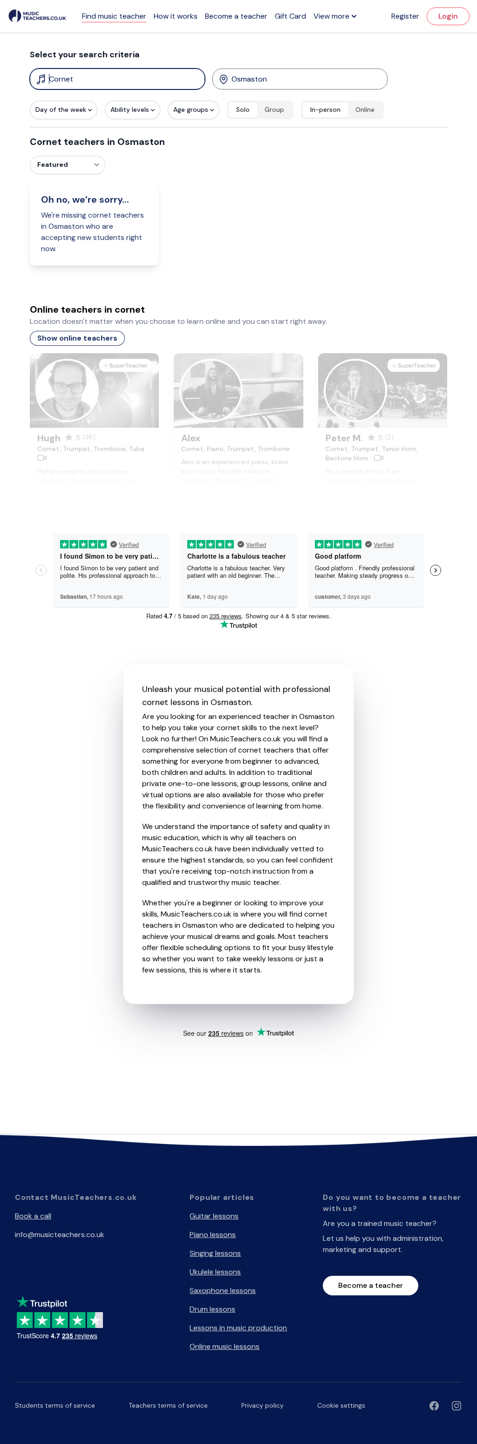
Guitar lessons (214, 1216)
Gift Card (290, 16)
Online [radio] (365, 109)
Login (448, 16)
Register (405, 16)
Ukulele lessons (215, 1272)
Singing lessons (215, 1253)
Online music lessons (224, 1346)
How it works (176, 16)
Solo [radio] (243, 109)
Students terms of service (55, 1405)
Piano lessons (213, 1234)
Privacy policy (262, 1405)
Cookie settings (341, 1405)
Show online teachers (77, 338)
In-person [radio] (325, 109)
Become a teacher (236, 16)
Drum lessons (212, 1309)
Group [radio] (274, 109)
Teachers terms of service (168, 1405)
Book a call (33, 1216)
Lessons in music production (238, 1328)
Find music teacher (114, 16)
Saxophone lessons (223, 1290)
